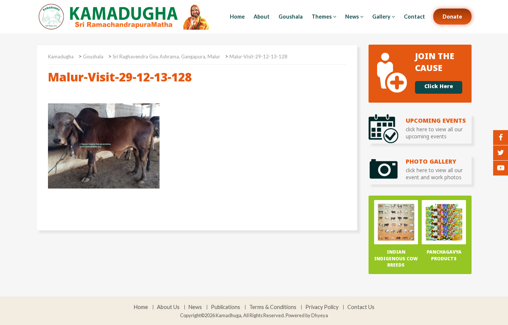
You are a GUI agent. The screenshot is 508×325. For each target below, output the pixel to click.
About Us (168, 307)
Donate (452, 16)
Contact (414, 16)
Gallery (381, 16)
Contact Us (360, 307)
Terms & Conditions (272, 307)
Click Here (438, 87)
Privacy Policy (321, 307)
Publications (225, 307)
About (262, 16)
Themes (322, 16)
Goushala (291, 16)
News (352, 16)
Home (237, 16)
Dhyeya (319, 315)
